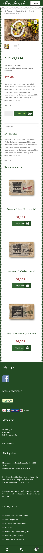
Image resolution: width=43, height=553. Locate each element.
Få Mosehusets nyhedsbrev (15, 523)
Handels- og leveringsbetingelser (17, 531)
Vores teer (9, 527)
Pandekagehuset (11, 519)
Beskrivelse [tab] (8, 126)
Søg (21, 549)
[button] (35, 22)
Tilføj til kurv (21, 113)
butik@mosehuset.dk (10, 435)
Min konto (7, 549)
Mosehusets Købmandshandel (16, 515)
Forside (9, 11)
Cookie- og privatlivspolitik (15, 539)
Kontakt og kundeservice (14, 535)
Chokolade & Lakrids (20, 11)
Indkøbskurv (33, 547)
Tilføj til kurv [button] (19, 223)
